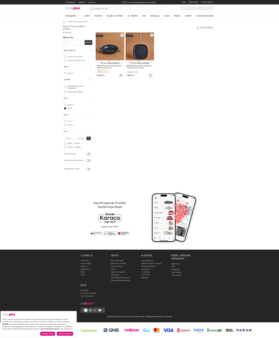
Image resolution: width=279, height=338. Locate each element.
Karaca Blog (84, 290)
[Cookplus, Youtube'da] (99, 310)
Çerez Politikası (176, 272)
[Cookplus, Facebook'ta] (86, 310)
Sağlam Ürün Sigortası (118, 272)
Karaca (83, 275)
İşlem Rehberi (115, 275)
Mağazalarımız (85, 269)
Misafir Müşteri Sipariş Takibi (120, 278)
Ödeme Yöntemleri (117, 266)
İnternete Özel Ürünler (148, 266)
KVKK (173, 267)
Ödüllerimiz (84, 266)
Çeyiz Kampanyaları (87, 296)
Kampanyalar (145, 269)
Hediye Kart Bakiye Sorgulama (120, 280)
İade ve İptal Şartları (117, 261)
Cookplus (87, 255)
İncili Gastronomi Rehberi (88, 293)
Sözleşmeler (175, 269)
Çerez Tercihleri (176, 275)
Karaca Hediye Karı (147, 261)
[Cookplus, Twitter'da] (95, 310)
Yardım (113, 269)
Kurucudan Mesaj (86, 263)
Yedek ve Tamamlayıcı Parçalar (151, 263)
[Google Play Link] (110, 233)
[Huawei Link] (123, 233)
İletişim (83, 272)
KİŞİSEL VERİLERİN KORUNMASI (180, 257)
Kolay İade (144, 278)
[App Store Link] (96, 233)
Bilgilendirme (175, 264)
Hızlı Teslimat (145, 275)
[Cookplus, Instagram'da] (90, 310)
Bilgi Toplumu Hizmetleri (119, 263)
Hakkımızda (84, 261)
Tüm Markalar (145, 272)
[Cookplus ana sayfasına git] (87, 303)
